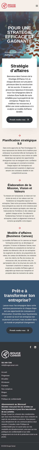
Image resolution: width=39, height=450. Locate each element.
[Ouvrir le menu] (37, 6)
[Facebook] (30, 347)
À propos (4, 386)
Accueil (8, 52)
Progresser (17, 52)
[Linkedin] (35, 347)
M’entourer (5, 382)
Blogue (4, 392)
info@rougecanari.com (9, 365)
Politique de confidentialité (11, 399)
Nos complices (6, 389)
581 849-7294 (6, 363)
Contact (4, 396)
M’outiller (4, 379)
